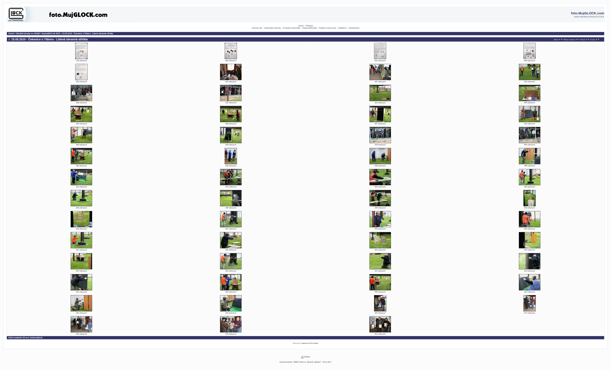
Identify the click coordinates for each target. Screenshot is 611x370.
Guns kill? (327, 362)
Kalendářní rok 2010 (51, 33)
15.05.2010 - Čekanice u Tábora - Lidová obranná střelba (87, 33)
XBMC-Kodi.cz (299, 362)
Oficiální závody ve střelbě (28, 33)
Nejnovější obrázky (272, 28)
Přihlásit (309, 26)
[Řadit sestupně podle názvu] (561, 39)
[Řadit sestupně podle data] (588, 39)
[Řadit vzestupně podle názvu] (559, 39)
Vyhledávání (354, 28)
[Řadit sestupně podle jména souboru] (578, 39)
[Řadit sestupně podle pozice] (598, 39)
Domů (301, 26)
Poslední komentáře (291, 28)
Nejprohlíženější (310, 28)
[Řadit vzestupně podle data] (586, 39)
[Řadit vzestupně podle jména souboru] (576, 39)
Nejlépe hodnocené (327, 28)
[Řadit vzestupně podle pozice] (596, 39)
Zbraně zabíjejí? (314, 362)
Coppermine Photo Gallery (309, 343)
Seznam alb (257, 28)
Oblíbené (342, 28)
